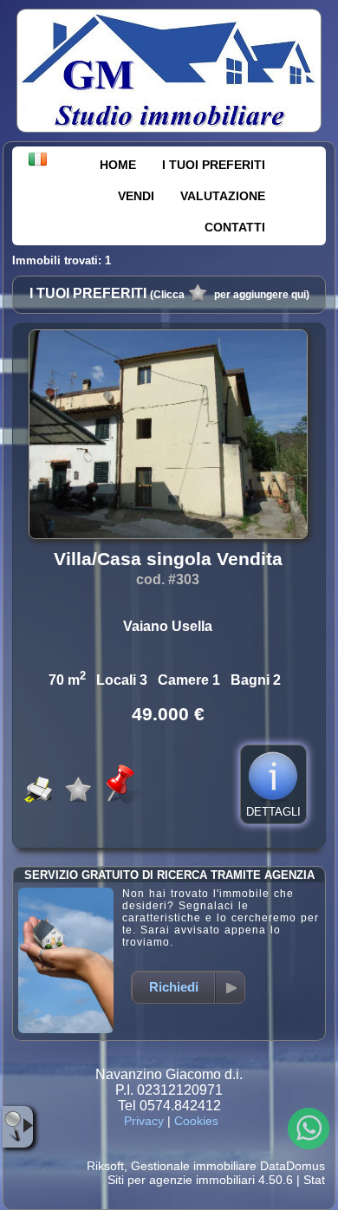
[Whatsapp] (308, 1128)
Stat (314, 1180)
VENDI (136, 196)
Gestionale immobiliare (194, 1166)
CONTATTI (235, 227)
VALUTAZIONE (222, 196)
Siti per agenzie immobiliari (181, 1180)
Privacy (144, 1121)
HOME (118, 165)
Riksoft (105, 1166)
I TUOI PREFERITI (213, 165)
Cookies (196, 1121)
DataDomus (292, 1166)
